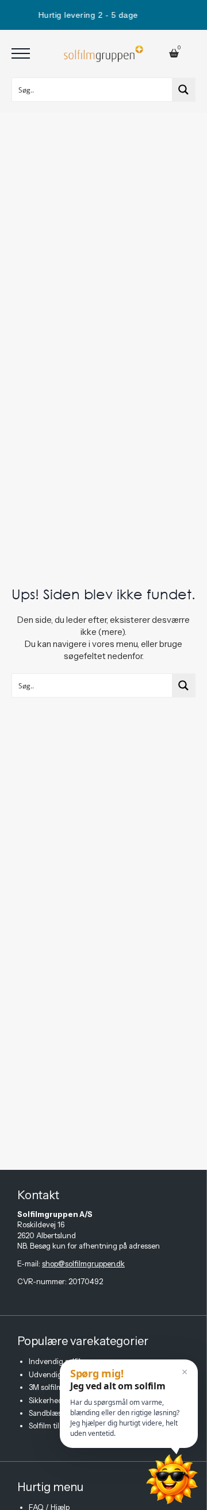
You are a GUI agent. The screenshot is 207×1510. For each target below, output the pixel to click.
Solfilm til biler (52, 1425)
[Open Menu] (21, 53)
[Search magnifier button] (183, 89)
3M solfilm (46, 1387)
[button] (129, 1403)
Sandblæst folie (54, 1412)
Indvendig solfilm (58, 1361)
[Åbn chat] (172, 1479)
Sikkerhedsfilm (54, 1400)
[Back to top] (109, 1498)
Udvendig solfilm (57, 1374)
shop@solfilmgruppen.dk (83, 1263)
